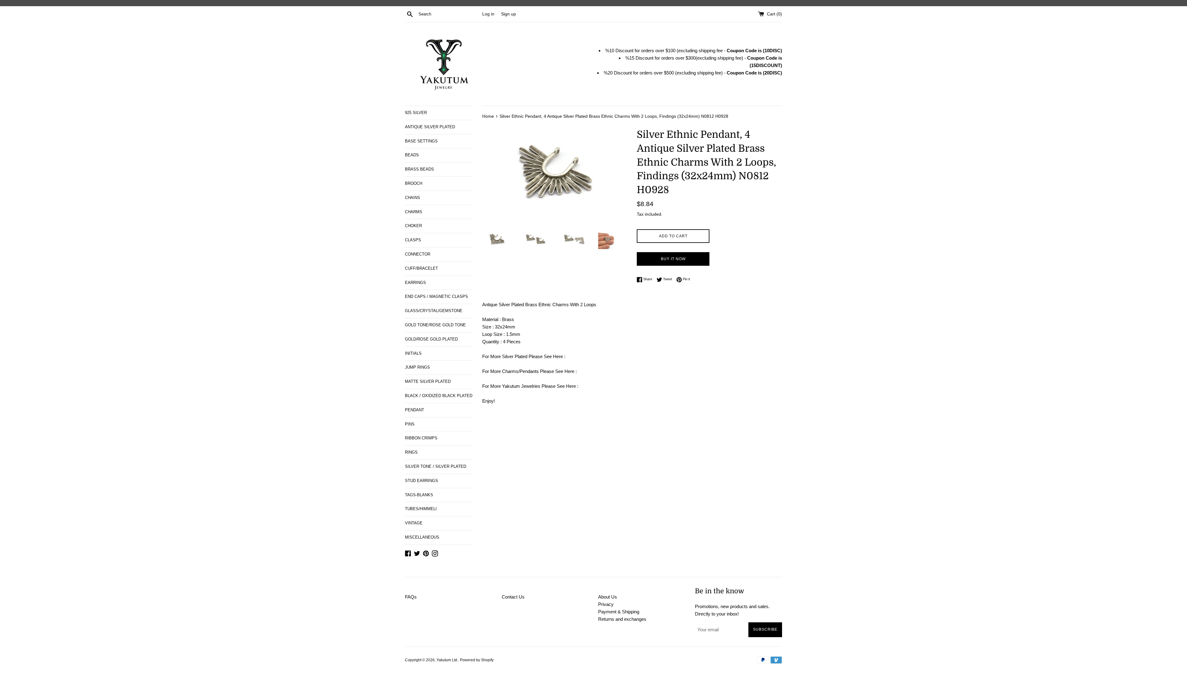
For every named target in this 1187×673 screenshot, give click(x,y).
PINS (410, 424)
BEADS (412, 155)
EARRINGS (415, 282)
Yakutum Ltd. (447, 660)
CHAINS (412, 197)
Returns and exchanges (622, 619)
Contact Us (513, 596)
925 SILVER (416, 112)
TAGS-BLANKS (419, 495)
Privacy (606, 604)
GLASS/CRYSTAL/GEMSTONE (433, 310)
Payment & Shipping (618, 611)
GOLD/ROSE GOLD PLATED (431, 339)
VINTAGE (414, 523)
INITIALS (413, 353)
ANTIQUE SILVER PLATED (430, 127)
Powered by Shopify (477, 660)
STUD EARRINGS (421, 480)
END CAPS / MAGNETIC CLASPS (436, 296)
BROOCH (413, 183)
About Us (607, 596)
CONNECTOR (417, 254)
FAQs (411, 596)
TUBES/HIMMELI (421, 508)
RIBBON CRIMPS (421, 438)
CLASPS (413, 240)
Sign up (508, 14)
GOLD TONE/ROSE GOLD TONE (435, 325)
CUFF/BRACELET (421, 268)
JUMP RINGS (417, 367)
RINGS (411, 452)
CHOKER (413, 225)
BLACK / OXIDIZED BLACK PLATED (438, 395)
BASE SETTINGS (421, 141)
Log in (488, 14)
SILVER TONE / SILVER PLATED (435, 466)
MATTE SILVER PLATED (428, 381)
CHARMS (413, 212)
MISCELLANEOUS (422, 537)
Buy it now (673, 259)
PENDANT (414, 410)
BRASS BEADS (419, 169)
